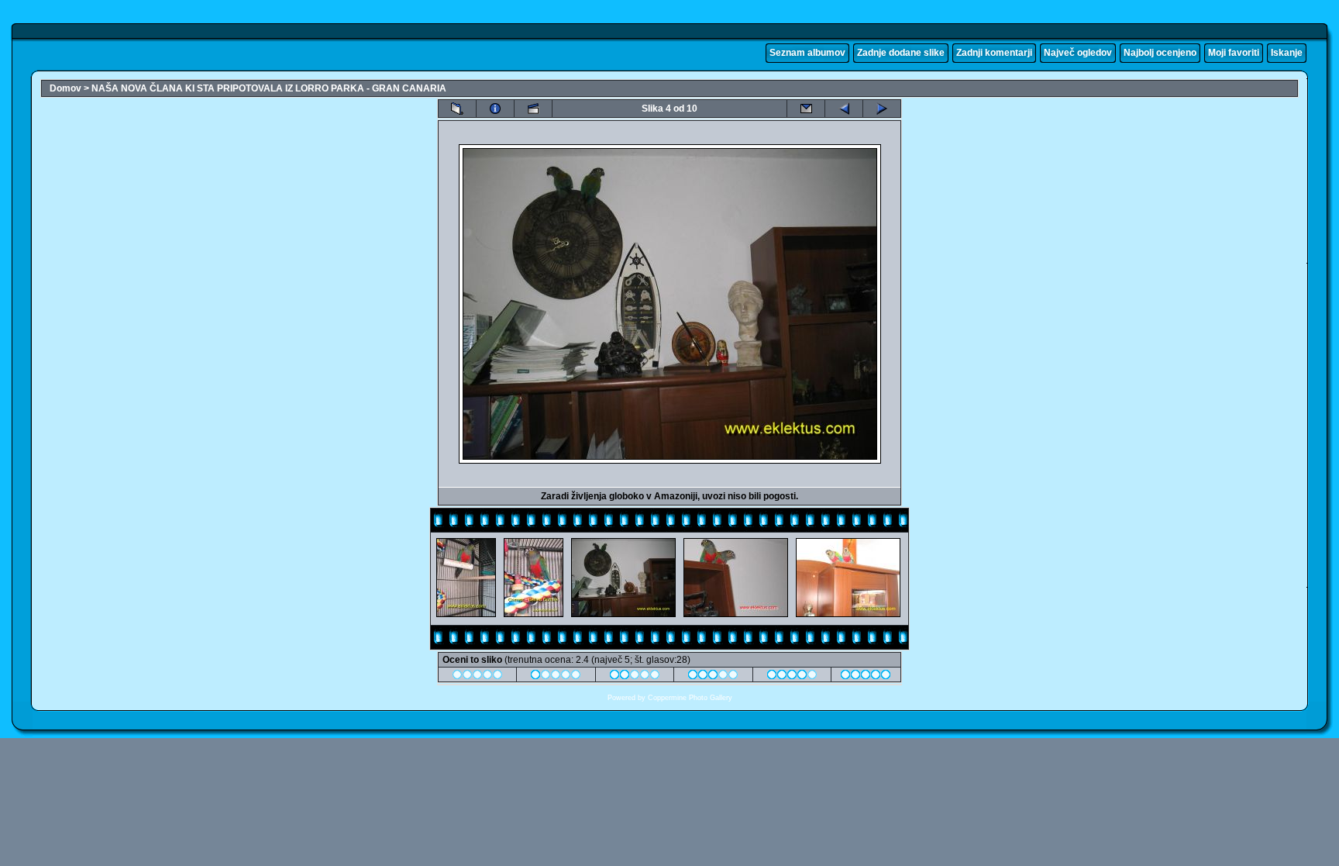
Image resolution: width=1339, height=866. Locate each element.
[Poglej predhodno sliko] (843, 108)
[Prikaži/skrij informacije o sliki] (495, 108)
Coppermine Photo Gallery (690, 698)
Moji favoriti (1233, 52)
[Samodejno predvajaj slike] (533, 108)
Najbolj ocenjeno (1160, 52)
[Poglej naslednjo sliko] (881, 108)
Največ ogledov (1078, 52)
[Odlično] (792, 676)
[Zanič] (478, 676)
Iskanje (1287, 52)
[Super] (866, 676)
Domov (65, 88)
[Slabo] (556, 676)
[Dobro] (713, 676)
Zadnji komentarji (994, 52)
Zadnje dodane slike (901, 52)
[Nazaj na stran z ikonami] (457, 108)
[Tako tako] (635, 676)
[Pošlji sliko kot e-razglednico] (805, 108)
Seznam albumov (807, 52)
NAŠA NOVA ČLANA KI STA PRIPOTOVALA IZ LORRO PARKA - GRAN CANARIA (268, 88)
